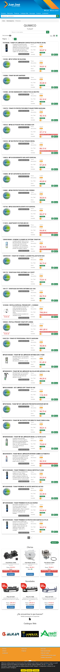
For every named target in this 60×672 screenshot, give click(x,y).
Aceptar (23, 670)
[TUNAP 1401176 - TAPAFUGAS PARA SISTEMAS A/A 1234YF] (6, 277)
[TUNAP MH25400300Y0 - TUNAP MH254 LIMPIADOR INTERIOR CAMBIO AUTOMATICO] (6, 459)
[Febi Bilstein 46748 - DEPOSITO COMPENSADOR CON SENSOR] (30, 555)
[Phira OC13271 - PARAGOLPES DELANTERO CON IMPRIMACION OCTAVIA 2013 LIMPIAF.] (11, 589)
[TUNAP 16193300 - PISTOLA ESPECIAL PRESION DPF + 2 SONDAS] (6, 310)
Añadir (56, 54)
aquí (47, 664)
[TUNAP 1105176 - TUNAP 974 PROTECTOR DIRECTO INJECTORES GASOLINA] (6, 113)
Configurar (36, 670)
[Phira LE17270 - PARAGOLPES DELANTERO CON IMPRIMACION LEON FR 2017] (49, 589)
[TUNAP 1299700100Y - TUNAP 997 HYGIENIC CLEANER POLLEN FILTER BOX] (6, 261)
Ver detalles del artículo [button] (24, 54)
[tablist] (30, 563)
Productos (16, 13)
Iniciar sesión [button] (54, 10)
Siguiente (55, 542)
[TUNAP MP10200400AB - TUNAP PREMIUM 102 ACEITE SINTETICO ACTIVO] (6, 492)
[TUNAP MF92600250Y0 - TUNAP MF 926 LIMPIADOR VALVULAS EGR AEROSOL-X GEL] (6, 376)
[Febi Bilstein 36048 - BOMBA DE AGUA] (49, 555)
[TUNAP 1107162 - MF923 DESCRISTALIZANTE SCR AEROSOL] (6, 212)
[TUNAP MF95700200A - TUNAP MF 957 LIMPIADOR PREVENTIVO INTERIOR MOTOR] (6, 409)
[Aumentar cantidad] (52, 55)
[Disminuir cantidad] (40, 55)
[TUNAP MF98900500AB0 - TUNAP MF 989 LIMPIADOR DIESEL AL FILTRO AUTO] (6, 442)
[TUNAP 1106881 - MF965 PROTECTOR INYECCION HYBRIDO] (6, 195)
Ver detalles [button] (11, 574)
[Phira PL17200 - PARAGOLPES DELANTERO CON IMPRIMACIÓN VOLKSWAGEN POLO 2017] (30, 589)
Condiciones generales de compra (48, 655)
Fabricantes (10, 13)
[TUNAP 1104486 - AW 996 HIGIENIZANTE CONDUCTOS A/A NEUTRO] (6, 97)
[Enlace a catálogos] (11, 634)
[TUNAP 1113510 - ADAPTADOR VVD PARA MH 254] (6, 228)
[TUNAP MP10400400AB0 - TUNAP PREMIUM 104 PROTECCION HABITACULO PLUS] (6, 525)
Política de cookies (45, 653)
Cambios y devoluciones (46, 657)
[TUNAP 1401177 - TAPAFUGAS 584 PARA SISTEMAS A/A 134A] (6, 294)
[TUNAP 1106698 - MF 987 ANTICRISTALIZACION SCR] (6, 179)
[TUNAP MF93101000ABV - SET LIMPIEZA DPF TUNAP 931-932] (6, 393)
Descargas (32, 13)
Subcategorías (10, 21)
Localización (45, 13)
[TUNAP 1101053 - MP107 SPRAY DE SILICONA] (6, 64)
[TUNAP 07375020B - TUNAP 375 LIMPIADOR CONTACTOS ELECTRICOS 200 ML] (6, 48)
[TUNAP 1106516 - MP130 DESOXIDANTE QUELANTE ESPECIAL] (6, 163)
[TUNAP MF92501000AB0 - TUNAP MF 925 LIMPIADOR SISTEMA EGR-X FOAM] (6, 360)
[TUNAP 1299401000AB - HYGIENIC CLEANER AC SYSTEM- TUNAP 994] (6, 245)
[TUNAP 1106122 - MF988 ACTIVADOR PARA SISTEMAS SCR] (6, 130)
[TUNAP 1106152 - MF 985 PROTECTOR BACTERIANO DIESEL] (6, 146)
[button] (54, 36)
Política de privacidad (45, 651)
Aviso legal (43, 648)
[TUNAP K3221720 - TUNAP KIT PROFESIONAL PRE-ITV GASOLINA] (6, 344)
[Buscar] (57, 16)
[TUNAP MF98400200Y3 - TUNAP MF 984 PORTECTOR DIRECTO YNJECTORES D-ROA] (6, 426)
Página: (4, 39)
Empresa (3, 13)
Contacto (38, 13)
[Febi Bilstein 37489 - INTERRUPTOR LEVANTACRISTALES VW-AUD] (11, 555)
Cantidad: (33, 54)
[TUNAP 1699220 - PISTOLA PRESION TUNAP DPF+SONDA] (6, 327)
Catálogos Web (24, 13)
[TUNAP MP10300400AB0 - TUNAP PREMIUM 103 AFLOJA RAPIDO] (6, 508)
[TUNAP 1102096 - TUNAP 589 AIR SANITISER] (6, 81)
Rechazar (29, 670)
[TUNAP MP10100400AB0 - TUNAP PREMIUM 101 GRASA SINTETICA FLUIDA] (6, 475)
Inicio (3, 21)
